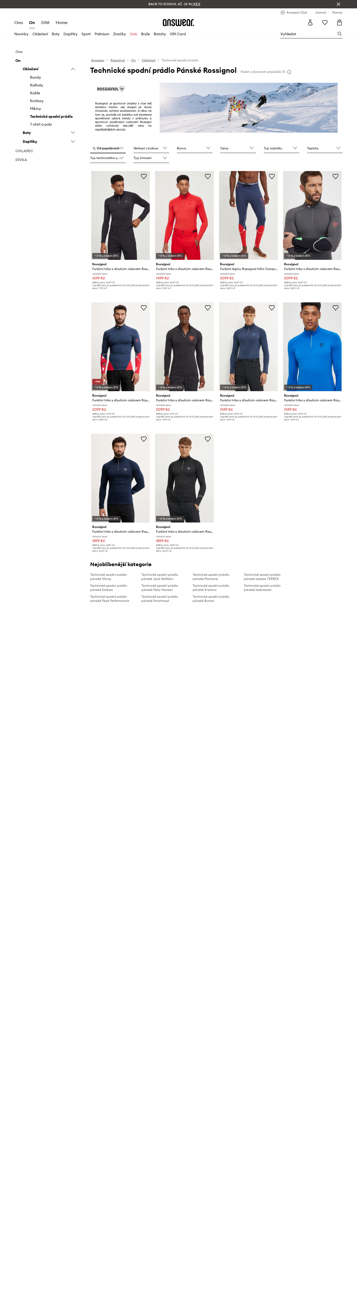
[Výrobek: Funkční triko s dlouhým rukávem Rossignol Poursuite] (120, 478)
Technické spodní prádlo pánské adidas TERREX (262, 577)
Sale (133, 34)
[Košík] (339, 22)
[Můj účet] (310, 22)
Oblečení (40, 34)
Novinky (21, 34)
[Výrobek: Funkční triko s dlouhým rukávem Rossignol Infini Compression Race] (312, 215)
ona (18, 22)
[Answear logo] (178, 22)
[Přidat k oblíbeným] (144, 176)
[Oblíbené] (325, 22)
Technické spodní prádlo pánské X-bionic (211, 588)
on (32, 22)
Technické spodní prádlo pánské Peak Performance (109, 599)
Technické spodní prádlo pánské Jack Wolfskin (159, 577)
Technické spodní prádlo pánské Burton (211, 599)
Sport (86, 34)
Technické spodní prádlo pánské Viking (108, 577)
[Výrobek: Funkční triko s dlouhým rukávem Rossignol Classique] (120, 215)
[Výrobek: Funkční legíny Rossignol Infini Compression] (248, 215)
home (61, 22)
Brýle (145, 34)
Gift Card (178, 34)
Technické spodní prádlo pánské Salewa (108, 588)
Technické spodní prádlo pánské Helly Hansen (159, 588)
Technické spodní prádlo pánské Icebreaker (262, 588)
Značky (119, 34)
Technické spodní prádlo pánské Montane (211, 577)
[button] (108, 149)
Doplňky (71, 34)
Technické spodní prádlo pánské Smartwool (159, 599)
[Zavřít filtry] (338, 4)
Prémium (102, 34)
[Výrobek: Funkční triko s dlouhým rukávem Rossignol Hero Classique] (184, 346)
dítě (45, 22)
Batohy (160, 34)
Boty (56, 34)
